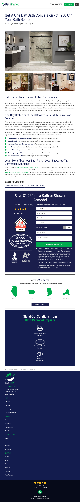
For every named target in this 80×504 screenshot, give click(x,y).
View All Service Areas (40, 304)
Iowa (6, 442)
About (7, 457)
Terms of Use (43, 253)
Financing (8, 409)
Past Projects (9, 475)
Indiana (7, 445)
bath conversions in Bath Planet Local (28, 167)
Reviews (7, 468)
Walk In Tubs (9, 427)
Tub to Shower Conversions (35, 186)
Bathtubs (8, 423)
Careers (7, 471)
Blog (6, 460)
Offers (7, 464)
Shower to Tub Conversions (14, 186)
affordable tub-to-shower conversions (17, 172)
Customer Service (10, 412)
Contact (7, 401)
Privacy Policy (52, 253)
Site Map (44, 497)
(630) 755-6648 (9, 394)
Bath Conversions (10, 431)
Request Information (53, 244)
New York (8, 449)
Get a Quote (69, 4)
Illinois (7, 438)
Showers (7, 420)
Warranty (8, 405)
